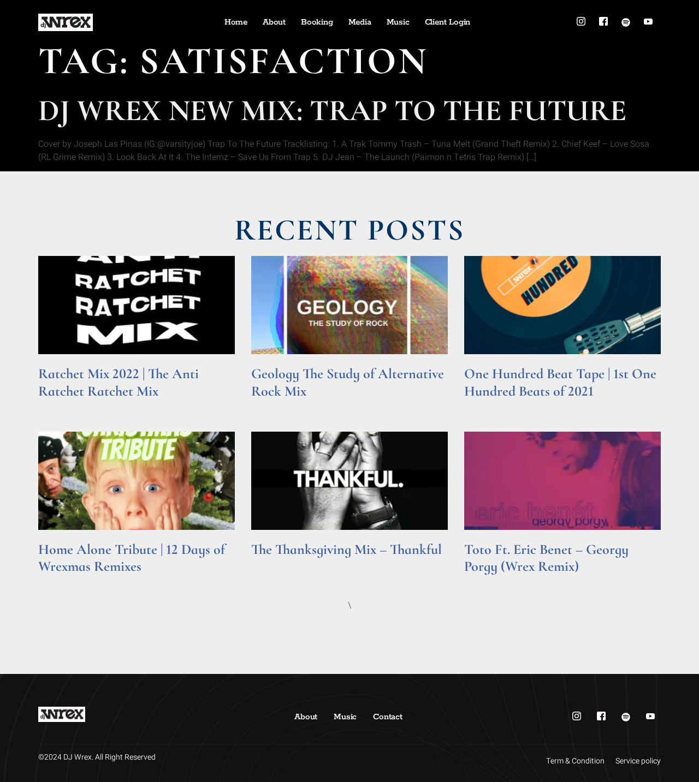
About (274, 22)
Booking (317, 22)
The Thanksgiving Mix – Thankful (346, 549)
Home (235, 22)
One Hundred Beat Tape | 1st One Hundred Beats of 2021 (560, 382)
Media (359, 22)
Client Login (448, 22)
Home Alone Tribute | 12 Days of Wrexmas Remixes (131, 558)
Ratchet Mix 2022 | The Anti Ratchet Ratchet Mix (118, 382)
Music (398, 22)
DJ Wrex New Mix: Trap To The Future (332, 110)
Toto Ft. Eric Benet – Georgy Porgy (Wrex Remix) (546, 558)
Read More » (59, 406)
